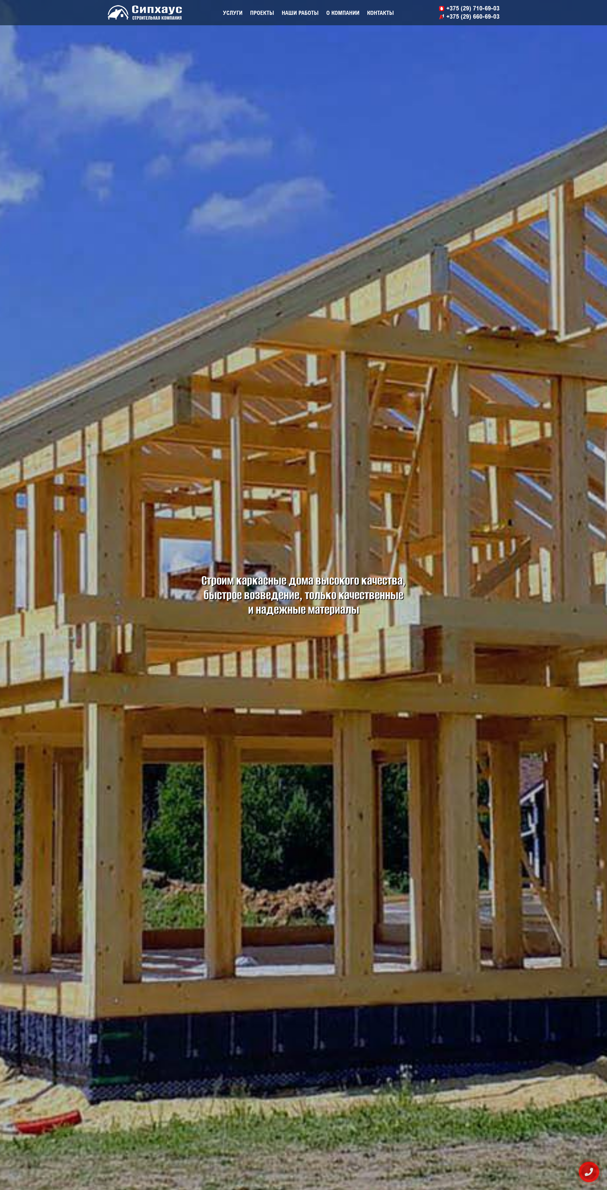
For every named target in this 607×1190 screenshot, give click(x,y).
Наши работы (300, 12)
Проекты (262, 12)
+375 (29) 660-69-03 (473, 16)
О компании (342, 12)
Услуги (232, 12)
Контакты (380, 12)
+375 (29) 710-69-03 (473, 8)
